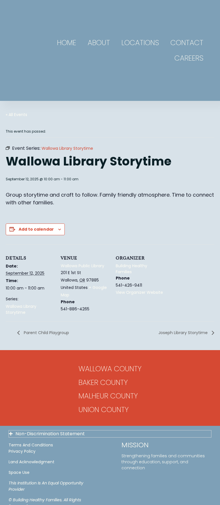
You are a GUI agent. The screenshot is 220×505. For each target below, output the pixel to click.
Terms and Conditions (31, 445)
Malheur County (108, 396)
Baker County (103, 383)
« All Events (16, 114)
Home (66, 43)
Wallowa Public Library (82, 266)
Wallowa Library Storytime (21, 309)
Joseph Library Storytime (183, 333)
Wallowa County (110, 369)
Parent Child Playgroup (46, 333)
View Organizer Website (139, 292)
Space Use (19, 472)
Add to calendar (36, 229)
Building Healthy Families (131, 269)
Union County (103, 410)
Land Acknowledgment (31, 462)
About (99, 43)
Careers (188, 58)
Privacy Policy (22, 451)
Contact (186, 43)
